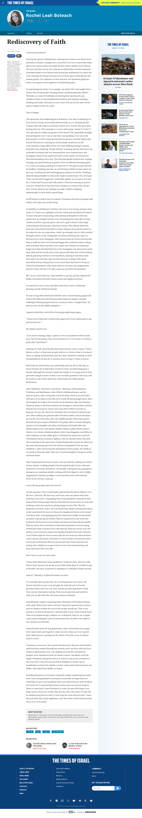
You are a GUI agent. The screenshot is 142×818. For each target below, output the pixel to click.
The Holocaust (57, 732)
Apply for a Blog (128, 33)
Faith (37, 732)
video (21, 793)
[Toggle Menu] (3, 3)
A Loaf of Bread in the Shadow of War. (77, 744)
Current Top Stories (118, 48)
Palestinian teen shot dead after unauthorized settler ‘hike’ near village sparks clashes (126, 162)
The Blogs (30, 11)
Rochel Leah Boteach (49, 15)
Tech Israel (23, 779)
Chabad (29, 732)
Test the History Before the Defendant (44, 744)
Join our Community (110, 3)
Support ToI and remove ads (130, 3)
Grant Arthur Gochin (39, 748)
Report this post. (12, 90)
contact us (59, 786)
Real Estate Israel (26, 783)
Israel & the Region (26, 769)
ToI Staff (118, 87)
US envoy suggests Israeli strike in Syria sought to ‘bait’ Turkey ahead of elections (127, 97)
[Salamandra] (90, 812)
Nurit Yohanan (123, 169)
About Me (40, 33)
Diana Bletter (123, 118)
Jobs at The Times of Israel (65, 783)
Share (12, 56)
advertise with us (61, 779)
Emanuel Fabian (123, 170)
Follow (30, 21)
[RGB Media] (72, 812)
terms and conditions (63, 769)
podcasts (23, 790)
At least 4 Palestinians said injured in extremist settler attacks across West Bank (118, 81)
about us (59, 776)
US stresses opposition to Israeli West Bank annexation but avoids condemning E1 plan (127, 128)
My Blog (29, 33)
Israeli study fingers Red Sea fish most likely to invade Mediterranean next (126, 112)
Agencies (122, 135)
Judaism (46, 732)
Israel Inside (24, 776)
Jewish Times (24, 772)
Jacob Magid (123, 134)
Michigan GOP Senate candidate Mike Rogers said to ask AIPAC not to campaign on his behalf (127, 146)
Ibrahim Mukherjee (74, 748)
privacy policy (60, 772)
